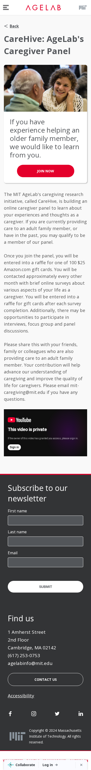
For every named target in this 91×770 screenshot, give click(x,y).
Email (12, 553)
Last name (17, 532)
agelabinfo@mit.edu (30, 663)
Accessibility (21, 695)
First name (17, 511)
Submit (45, 587)
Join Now (45, 171)
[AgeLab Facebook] (10, 714)
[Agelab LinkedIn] (80, 714)
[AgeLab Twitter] (57, 714)
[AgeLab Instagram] (33, 714)
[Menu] (5, 7)
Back (14, 26)
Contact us (45, 679)
